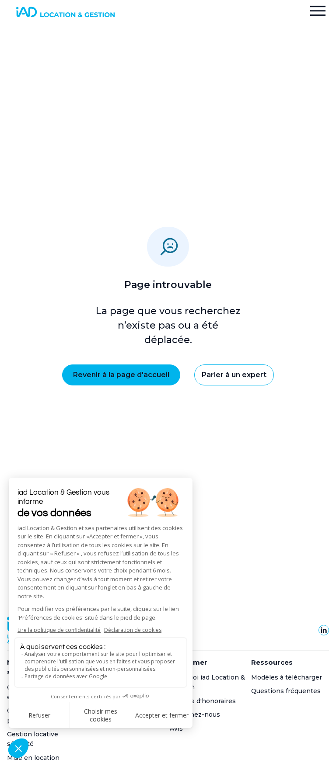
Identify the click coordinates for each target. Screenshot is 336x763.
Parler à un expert (234, 375)
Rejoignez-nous (195, 714)
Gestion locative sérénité (32, 739)
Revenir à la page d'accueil (121, 375)
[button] (318, 12)
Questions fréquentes (286, 691)
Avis (176, 728)
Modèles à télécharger (286, 677)
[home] (65, 12)
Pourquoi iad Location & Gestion (207, 682)
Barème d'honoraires (203, 701)
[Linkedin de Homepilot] (323, 630)
